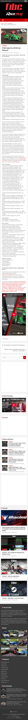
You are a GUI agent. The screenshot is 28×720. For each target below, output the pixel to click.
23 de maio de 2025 (6, 532)
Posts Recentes (7, 686)
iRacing (19, 288)
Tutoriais (5, 508)
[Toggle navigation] (3, 20)
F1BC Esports (16, 52)
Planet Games (19, 285)
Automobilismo (4, 662)
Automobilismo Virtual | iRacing (17, 714)
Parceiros (3, 676)
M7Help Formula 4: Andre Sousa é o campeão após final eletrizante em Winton (17, 444)
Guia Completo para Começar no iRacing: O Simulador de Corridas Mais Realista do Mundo (14, 529)
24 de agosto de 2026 (13, 463)
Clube (2, 664)
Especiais (3, 673)
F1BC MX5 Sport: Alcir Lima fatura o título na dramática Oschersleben (15, 461)
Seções (2, 678)
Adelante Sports (5, 283)
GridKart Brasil (5, 291)
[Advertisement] (14, 377)
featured (6, 338)
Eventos (3, 675)
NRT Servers (15, 288)
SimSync (22, 290)
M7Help (13, 285)
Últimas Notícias (8, 439)
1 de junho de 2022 (6, 555)
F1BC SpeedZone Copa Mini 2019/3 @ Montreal (14, 345)
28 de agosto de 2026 (13, 447)
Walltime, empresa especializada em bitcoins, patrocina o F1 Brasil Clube (14, 350)
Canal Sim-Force (13, 291)
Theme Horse (16, 716)
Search (24, 357)
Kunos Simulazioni (10, 290)
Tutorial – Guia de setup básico (11, 576)
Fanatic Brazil (14, 284)
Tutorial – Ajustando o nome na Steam (13, 598)
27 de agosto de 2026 (13, 455)
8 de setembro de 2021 (7, 577)
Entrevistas (3, 669)
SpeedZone (4, 287)
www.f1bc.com (16, 162)
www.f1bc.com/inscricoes (8, 274)
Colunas (3, 665)
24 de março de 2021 (6, 599)
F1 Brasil (5, 288)
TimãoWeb (10, 287)
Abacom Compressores (20, 281)
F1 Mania (10, 288)
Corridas (4, 45)
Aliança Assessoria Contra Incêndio (18, 283)
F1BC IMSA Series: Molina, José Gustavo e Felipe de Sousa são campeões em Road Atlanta (17, 452)
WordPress (18, 717)
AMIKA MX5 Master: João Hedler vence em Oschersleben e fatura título (16, 469)
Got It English (8, 285)
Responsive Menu (25, 1)
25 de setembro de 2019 (7, 52)
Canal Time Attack (17, 287)
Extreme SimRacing (6, 284)
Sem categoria (4, 680)
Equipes (2, 671)
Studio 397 (17, 290)
